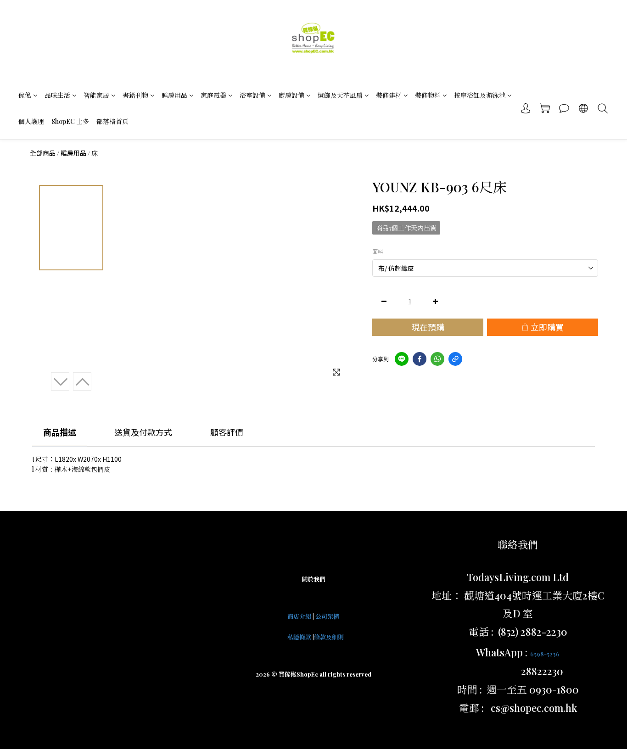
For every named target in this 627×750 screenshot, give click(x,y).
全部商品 (43, 152)
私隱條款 (299, 637)
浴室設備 (252, 95)
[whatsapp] (437, 359)
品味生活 (57, 95)
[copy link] (455, 359)
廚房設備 (291, 95)
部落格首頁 (112, 121)
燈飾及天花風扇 (340, 95)
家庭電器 (213, 95)
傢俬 (24, 95)
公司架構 (327, 616)
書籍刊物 (135, 95)
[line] (402, 359)
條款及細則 (329, 637)
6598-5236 (545, 654)
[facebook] (419, 359)
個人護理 (31, 121)
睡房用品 (174, 95)
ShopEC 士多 (70, 121)
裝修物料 (428, 95)
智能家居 (96, 95)
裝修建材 (389, 95)
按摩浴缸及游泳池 (479, 95)
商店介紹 (299, 616)
